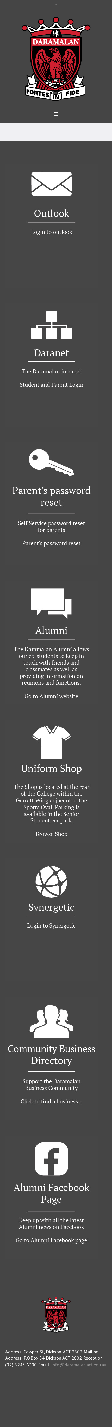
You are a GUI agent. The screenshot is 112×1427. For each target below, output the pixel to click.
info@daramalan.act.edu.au (79, 1365)
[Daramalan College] (56, 58)
